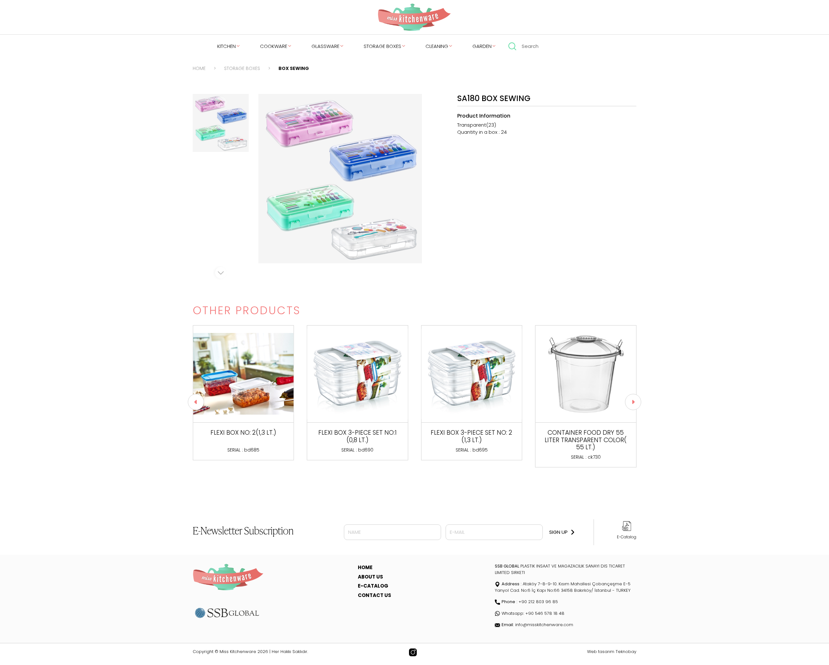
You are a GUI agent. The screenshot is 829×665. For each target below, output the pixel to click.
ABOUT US (370, 576)
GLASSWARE (325, 46)
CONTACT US (374, 595)
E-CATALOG (373, 585)
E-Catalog (626, 537)
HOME (199, 68)
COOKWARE (273, 46)
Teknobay (626, 651)
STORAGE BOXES (382, 46)
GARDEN (482, 46)
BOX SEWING (293, 68)
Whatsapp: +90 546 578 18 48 (533, 613)
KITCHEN (226, 46)
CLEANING (437, 46)
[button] (196, 402)
